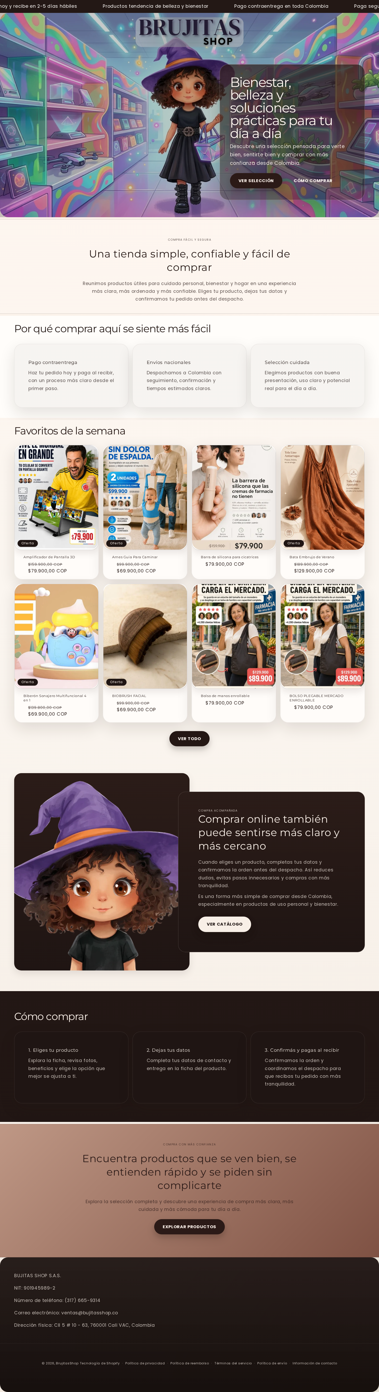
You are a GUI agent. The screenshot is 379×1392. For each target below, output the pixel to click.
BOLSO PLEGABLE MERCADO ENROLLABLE (316, 698)
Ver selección (256, 181)
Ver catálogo (225, 924)
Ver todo (189, 739)
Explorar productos (189, 1227)
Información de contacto (315, 1363)
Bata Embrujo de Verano (312, 557)
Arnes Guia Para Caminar (135, 557)
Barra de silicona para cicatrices (230, 557)
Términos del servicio (233, 1363)
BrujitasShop (67, 1363)
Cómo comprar (313, 181)
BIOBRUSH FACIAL (129, 696)
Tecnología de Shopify (100, 1363)
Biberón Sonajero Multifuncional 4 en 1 (55, 698)
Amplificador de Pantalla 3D (49, 557)
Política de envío (272, 1363)
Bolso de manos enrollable (225, 696)
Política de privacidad (145, 1363)
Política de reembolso (189, 1363)
